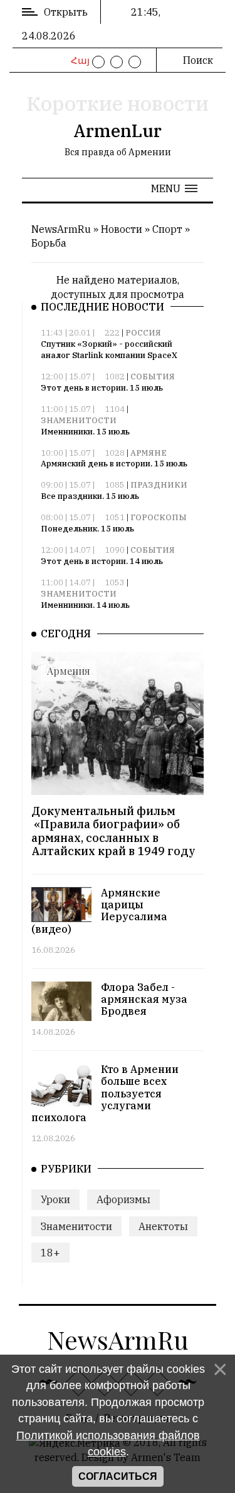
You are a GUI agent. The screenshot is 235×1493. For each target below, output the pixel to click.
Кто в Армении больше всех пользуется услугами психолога (105, 1093)
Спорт (167, 229)
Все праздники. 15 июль (90, 496)
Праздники (158, 485)
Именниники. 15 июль (85, 431)
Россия (143, 332)
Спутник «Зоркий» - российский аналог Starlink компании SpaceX (109, 350)
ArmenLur (117, 130)
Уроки (55, 1199)
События (152, 376)
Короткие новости (117, 103)
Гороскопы (158, 517)
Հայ (78, 60)
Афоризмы (123, 1199)
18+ (50, 1252)
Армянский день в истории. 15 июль (114, 463)
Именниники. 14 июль (85, 605)
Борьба (48, 243)
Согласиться (117, 1476)
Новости (121, 229)
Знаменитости (79, 420)
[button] (174, 188)
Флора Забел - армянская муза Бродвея (144, 999)
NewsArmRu (61, 229)
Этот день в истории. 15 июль (102, 387)
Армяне (148, 453)
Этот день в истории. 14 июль (102, 561)
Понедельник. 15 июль (87, 528)
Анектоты (163, 1226)
